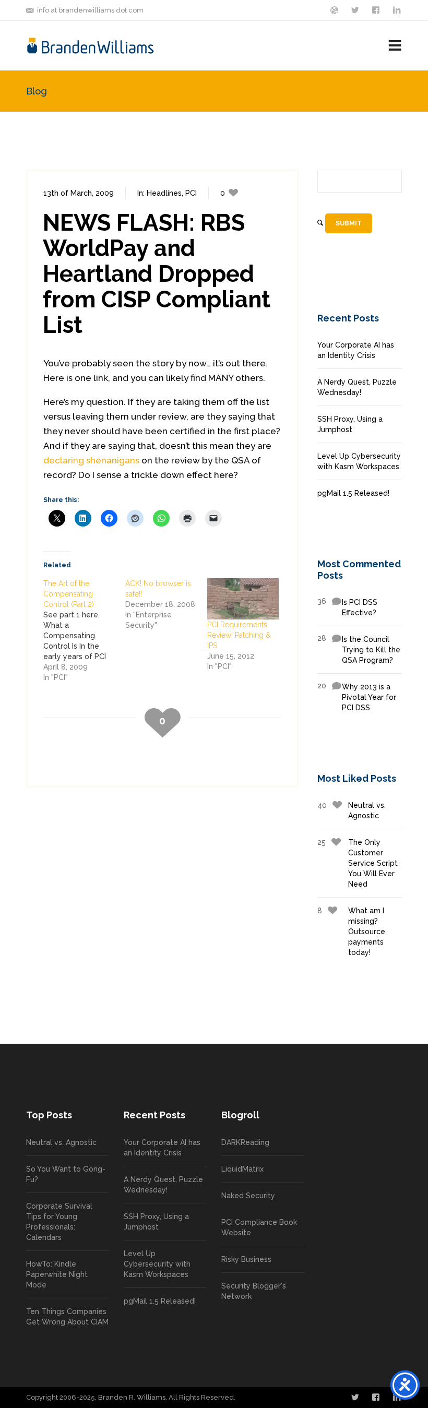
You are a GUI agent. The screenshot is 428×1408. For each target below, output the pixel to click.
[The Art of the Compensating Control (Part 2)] (84, 630)
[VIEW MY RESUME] (397, 9)
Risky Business (246, 1259)
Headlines (164, 193)
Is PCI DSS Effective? (347, 607)
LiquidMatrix (242, 1169)
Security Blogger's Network (253, 1291)
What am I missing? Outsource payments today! (351, 931)
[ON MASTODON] (335, 9)
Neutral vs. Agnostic (351, 810)
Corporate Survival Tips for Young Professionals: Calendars (59, 1222)
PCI (191, 193)
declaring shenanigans (91, 460)
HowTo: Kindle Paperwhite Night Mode (57, 1274)
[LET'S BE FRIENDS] (376, 9)
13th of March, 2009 (78, 193)
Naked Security (248, 1195)
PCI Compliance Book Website (259, 1227)
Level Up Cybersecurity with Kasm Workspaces (359, 461)
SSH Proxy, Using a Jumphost (350, 424)
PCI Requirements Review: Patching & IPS (239, 635)
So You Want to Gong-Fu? (65, 1174)
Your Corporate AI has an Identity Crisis (355, 350)
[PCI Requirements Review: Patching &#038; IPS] (243, 598)
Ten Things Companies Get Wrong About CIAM (67, 1316)
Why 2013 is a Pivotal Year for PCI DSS (356, 697)
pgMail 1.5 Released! (353, 493)
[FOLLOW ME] (356, 9)
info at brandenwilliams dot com (90, 10)
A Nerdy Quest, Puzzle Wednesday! (357, 387)
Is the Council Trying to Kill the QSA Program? (358, 649)
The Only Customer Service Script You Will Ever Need (357, 863)
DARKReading (245, 1142)
